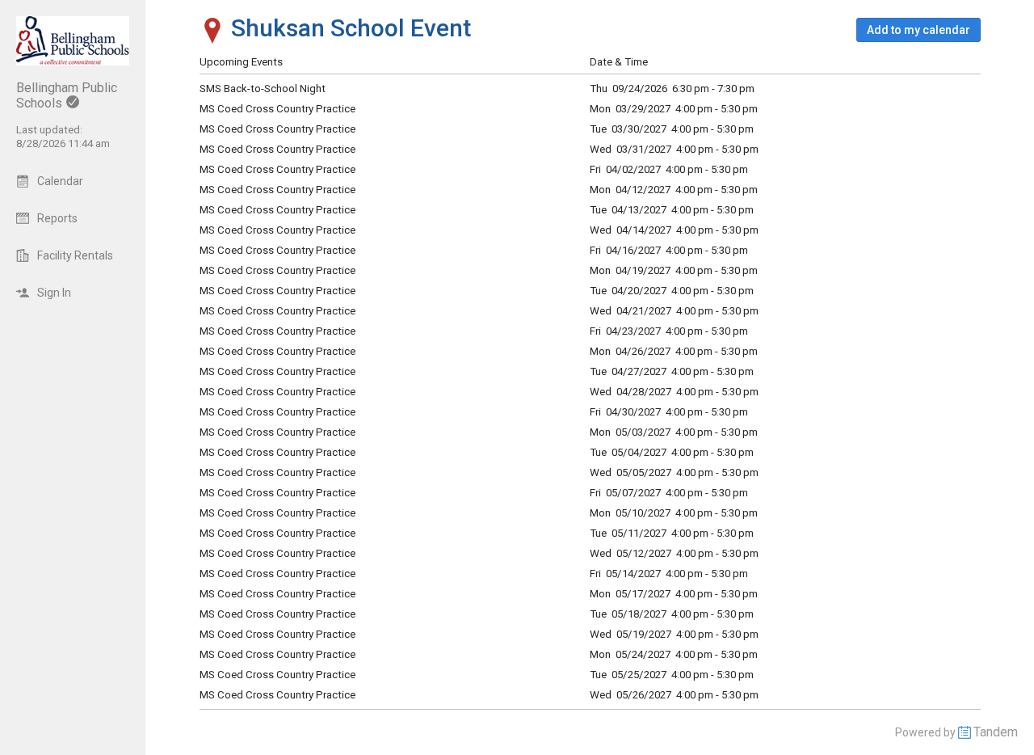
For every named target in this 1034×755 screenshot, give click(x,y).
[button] (918, 30)
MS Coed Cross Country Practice (277, 291)
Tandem (995, 732)
